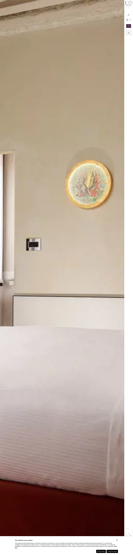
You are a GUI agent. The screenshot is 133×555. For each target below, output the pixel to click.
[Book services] (128, 33)
